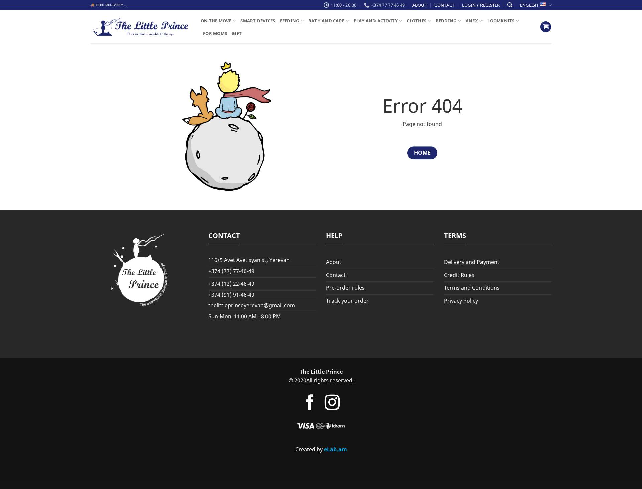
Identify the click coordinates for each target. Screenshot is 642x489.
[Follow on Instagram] (332, 403)
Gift (237, 33)
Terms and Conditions (472, 287)
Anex (472, 21)
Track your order (347, 300)
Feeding (289, 21)
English (529, 5)
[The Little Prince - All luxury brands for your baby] (140, 26)
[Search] (509, 5)
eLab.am (335, 449)
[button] (545, 26)
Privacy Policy (461, 300)
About (419, 5)
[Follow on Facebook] (309, 403)
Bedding (446, 21)
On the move (216, 21)
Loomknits (500, 21)
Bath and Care (326, 21)
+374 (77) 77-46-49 (231, 271)
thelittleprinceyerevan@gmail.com (251, 305)
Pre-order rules (345, 287)
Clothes (416, 21)
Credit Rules (459, 275)
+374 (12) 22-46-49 (231, 283)
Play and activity (376, 21)
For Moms (215, 33)
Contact (444, 5)
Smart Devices (257, 21)
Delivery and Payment (471, 262)
